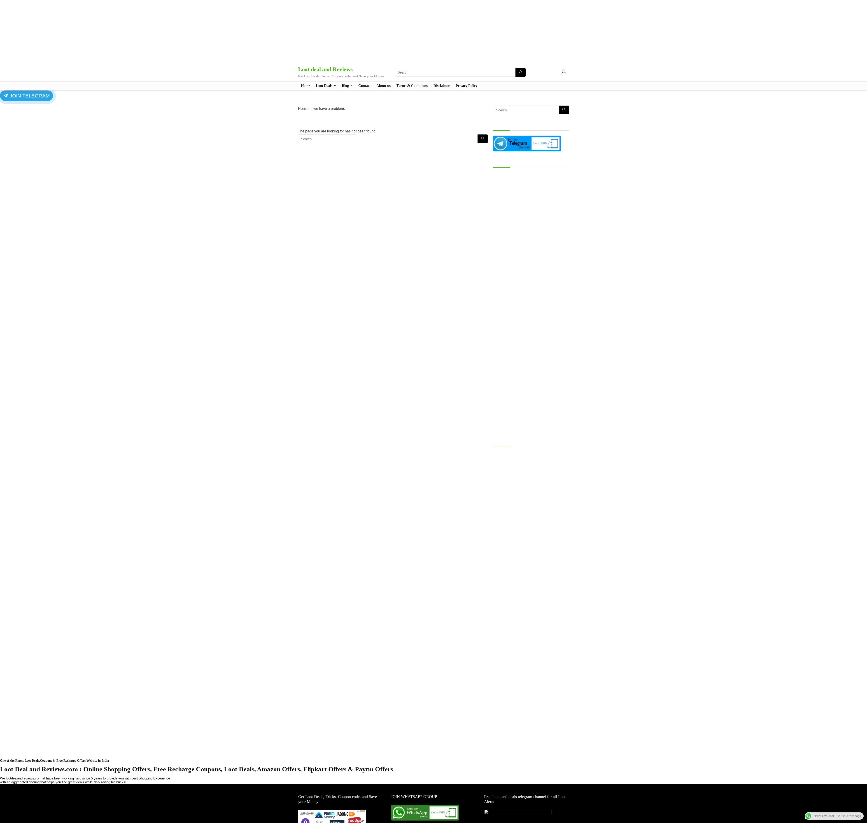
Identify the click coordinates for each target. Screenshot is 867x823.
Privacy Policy (467, 86)
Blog (345, 86)
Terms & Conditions (412, 86)
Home (305, 86)
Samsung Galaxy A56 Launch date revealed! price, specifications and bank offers (530, 456)
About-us (383, 86)
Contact (364, 86)
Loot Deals (324, 86)
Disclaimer (442, 86)
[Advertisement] (433, 31)
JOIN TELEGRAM (29, 96)
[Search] (520, 72)
